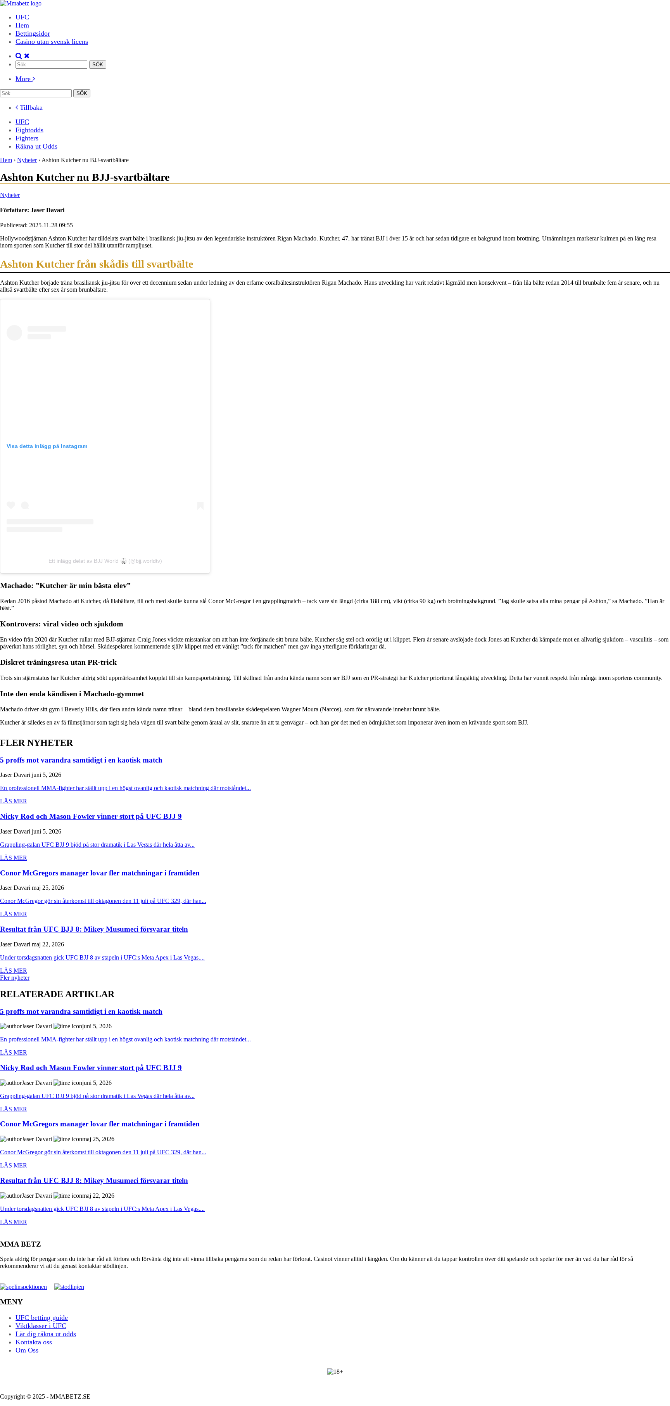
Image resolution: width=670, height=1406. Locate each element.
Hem (22, 25)
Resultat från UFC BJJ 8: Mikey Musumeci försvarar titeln (94, 929)
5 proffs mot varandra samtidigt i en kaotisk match (81, 760)
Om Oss (27, 1350)
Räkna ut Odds (36, 146)
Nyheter (10, 195)
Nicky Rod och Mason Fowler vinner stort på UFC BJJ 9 (91, 816)
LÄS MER (13, 801)
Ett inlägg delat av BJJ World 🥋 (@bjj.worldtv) (105, 561)
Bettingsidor (33, 33)
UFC (22, 17)
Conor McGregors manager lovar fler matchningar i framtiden (100, 873)
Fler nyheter (14, 977)
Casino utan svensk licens (52, 41)
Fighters (27, 138)
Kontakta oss (34, 1341)
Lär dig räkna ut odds (46, 1333)
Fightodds (29, 130)
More (24, 79)
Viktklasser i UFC (41, 1325)
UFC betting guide (42, 1317)
